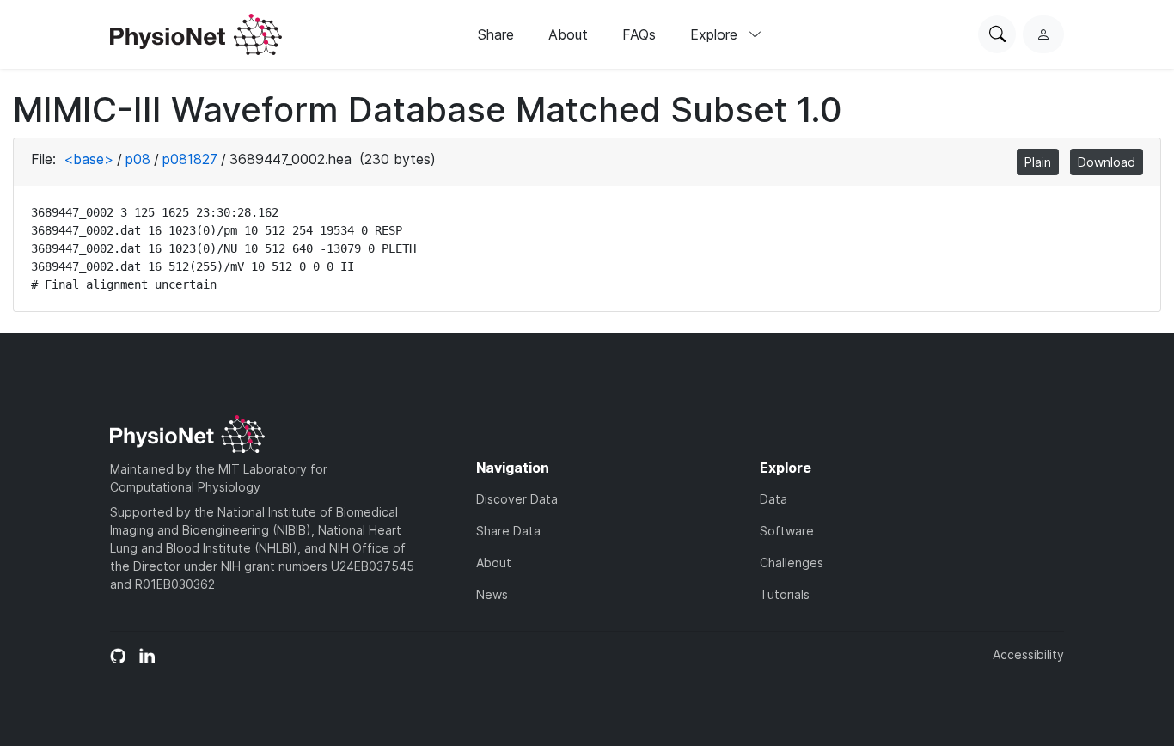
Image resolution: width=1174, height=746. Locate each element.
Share (496, 34)
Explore (716, 34)
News (492, 594)
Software (787, 530)
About (568, 34)
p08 (137, 159)
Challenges (791, 562)
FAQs (639, 34)
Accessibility (1028, 654)
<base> (88, 159)
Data (773, 499)
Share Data (508, 530)
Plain (1037, 162)
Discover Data (517, 499)
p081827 (189, 159)
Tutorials (785, 594)
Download (1106, 162)
